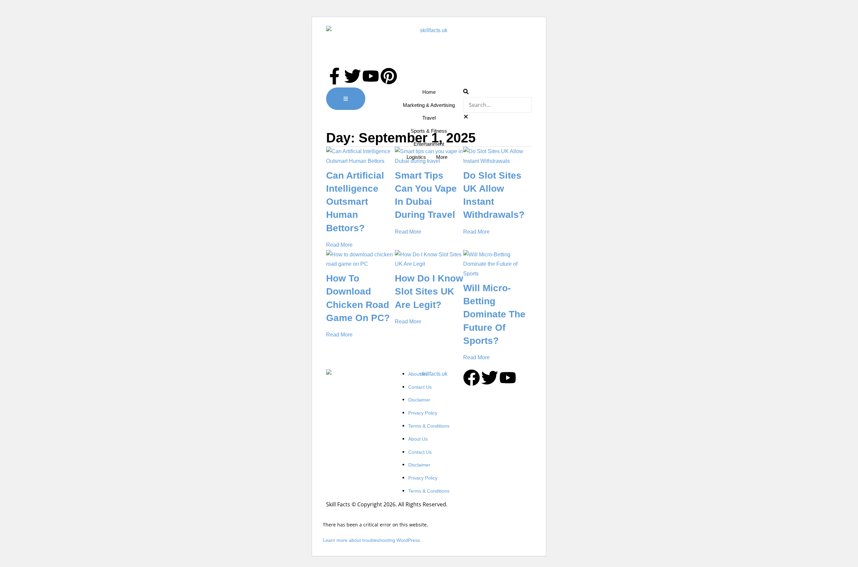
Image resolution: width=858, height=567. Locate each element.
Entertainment (429, 144)
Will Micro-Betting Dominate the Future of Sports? (494, 314)
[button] (497, 92)
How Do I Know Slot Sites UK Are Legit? (429, 291)
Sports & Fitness (429, 131)
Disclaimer (419, 399)
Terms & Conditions (428, 426)
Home (429, 92)
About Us (418, 374)
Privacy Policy (422, 413)
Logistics (416, 157)
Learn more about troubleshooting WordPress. (372, 540)
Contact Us (420, 387)
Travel (429, 118)
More (441, 157)
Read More (339, 245)
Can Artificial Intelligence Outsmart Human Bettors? (355, 201)
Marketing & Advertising (429, 105)
